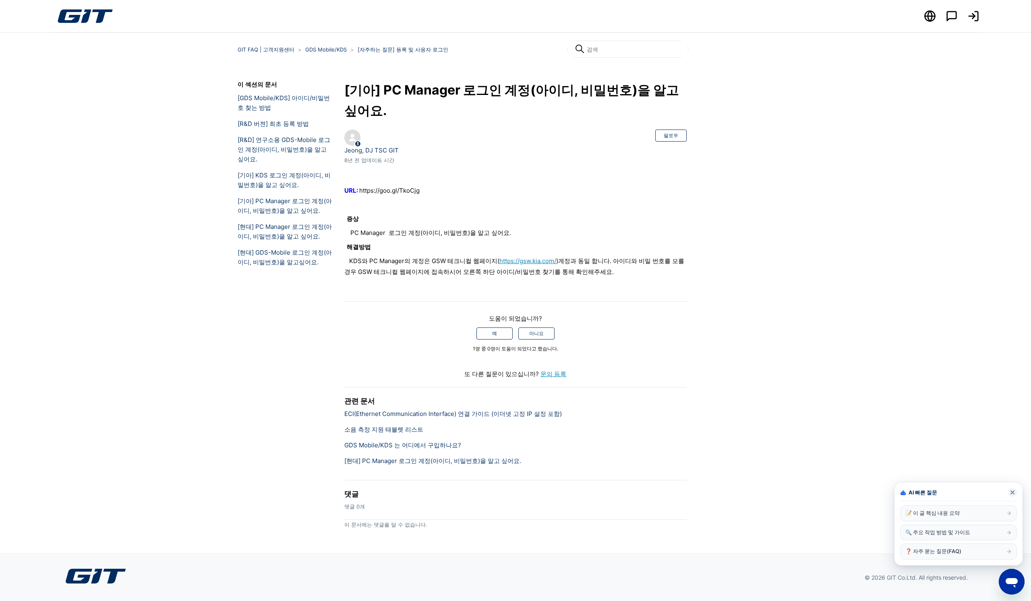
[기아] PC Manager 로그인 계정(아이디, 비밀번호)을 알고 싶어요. (285, 205)
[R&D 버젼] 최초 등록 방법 (273, 124)
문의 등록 (553, 374)
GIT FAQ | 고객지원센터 (266, 49)
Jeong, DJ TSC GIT (371, 150)
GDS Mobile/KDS (326, 49)
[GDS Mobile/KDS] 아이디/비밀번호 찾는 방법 (284, 102)
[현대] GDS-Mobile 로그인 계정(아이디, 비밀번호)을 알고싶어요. (285, 257)
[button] (973, 16)
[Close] (1012, 492)
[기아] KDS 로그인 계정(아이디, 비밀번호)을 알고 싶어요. (284, 180)
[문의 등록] (952, 16)
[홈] (85, 16)
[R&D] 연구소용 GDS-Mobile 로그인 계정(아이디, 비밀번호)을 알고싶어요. (284, 149)
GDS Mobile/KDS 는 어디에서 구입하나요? (402, 445)
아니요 (536, 333)
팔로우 (671, 135)
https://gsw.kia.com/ (527, 261)
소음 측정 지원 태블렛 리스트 (383, 429)
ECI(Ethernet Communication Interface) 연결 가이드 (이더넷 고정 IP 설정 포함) (453, 414)
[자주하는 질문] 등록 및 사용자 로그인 (403, 49)
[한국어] (930, 16)
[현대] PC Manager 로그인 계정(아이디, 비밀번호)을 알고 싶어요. (285, 231)
